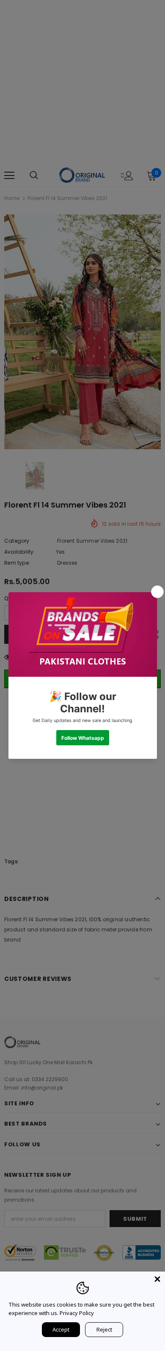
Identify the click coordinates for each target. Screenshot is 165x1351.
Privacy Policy (77, 1313)
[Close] (157, 1279)
